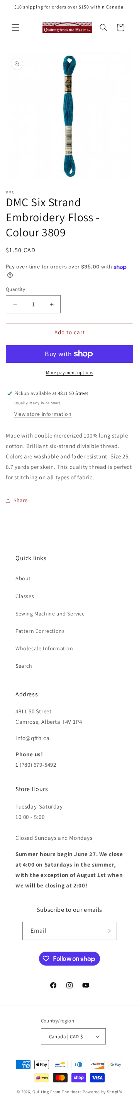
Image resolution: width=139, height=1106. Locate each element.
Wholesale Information (44, 648)
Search (23, 665)
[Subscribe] (108, 931)
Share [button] (21, 500)
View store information (42, 413)
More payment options (69, 372)
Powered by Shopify (102, 1091)
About (23, 578)
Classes (24, 596)
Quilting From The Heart (56, 1091)
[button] (15, 27)
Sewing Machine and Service (50, 613)
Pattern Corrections (39, 630)
